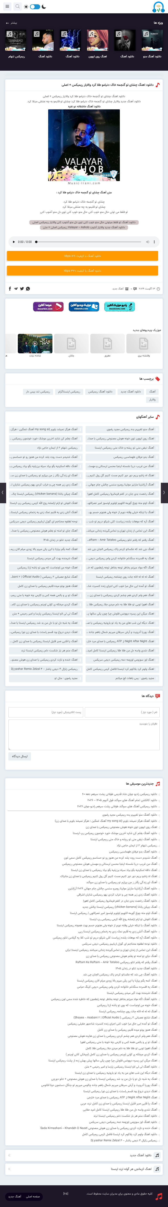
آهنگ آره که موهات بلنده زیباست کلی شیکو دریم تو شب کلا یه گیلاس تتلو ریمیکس (120, 521)
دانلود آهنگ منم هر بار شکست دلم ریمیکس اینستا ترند (125, 1116)
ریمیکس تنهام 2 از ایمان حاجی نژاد (57, 448)
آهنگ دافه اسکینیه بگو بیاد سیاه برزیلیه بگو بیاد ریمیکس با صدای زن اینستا (43, 466)
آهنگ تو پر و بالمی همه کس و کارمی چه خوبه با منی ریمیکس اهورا (43, 595)
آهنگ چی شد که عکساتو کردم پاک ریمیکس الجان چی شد (120, 549)
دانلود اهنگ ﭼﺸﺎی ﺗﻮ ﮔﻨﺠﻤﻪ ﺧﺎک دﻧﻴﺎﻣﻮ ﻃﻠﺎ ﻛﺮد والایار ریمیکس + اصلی (108, 85)
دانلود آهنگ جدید (131, 392)
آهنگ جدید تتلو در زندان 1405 (60, 540)
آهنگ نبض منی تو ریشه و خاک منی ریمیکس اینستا (124, 448)
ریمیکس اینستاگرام (69, 392)
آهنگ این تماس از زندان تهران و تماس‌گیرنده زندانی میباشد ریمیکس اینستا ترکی (120, 531)
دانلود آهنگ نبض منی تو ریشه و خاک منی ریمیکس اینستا (124, 839)
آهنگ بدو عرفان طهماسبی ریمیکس (134, 457)
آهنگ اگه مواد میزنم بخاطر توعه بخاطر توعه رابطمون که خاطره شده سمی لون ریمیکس (120, 568)
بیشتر (14, 23)
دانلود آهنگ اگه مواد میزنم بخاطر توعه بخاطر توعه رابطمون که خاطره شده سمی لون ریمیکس (104, 999)
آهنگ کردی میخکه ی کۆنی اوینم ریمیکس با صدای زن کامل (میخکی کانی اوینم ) (43, 604)
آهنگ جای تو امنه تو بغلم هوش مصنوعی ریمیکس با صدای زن (43, 531)
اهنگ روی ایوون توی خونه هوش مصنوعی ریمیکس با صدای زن (120, 438)
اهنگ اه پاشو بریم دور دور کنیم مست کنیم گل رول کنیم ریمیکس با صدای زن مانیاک (120, 475)
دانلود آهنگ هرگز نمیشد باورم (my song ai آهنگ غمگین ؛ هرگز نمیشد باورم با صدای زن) (106, 821)
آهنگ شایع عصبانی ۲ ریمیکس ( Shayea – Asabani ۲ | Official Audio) (43, 577)
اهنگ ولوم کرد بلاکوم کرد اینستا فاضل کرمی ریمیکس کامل (120, 669)
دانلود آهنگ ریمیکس (100, 392)
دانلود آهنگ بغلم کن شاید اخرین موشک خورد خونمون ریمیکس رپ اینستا (115, 833)
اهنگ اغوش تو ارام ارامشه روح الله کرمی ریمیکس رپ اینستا (43, 503)
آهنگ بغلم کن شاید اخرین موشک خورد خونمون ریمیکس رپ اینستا (43, 438)
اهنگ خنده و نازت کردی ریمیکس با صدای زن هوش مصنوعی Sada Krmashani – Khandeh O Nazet (43, 660)
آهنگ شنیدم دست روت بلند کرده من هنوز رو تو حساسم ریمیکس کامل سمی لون (43, 457)
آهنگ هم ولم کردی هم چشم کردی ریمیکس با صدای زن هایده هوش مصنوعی (120, 595)
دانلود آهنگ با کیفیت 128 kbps (82, 256)
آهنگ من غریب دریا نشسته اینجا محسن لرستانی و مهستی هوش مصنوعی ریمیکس (120, 466)
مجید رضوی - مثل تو (65, 678)
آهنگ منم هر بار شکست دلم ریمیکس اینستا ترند (49, 650)
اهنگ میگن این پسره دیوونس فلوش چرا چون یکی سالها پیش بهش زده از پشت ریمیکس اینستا (120, 614)
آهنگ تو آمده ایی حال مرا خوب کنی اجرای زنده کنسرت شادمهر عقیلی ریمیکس (120, 586)
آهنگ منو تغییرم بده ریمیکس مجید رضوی (130, 429)
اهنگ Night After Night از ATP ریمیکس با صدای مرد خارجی (120, 641)
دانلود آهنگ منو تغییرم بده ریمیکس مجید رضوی (129, 815)
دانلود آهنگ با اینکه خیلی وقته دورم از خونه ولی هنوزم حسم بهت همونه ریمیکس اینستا (107, 925)
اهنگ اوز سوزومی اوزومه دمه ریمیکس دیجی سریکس (123, 660)
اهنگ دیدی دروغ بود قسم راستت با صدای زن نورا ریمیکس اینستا (43, 632)
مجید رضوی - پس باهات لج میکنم (135, 678)
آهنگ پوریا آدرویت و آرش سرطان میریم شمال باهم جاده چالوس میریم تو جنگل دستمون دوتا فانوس (120, 632)
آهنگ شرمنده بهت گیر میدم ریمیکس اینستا (52, 558)
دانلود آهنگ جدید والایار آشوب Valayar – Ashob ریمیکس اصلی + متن (84, 227)
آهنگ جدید (118, 289)
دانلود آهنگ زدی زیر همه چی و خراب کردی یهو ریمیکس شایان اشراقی (117, 895)
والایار (116, 101)
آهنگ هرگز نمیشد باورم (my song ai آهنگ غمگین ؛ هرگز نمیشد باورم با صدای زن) (43, 429)
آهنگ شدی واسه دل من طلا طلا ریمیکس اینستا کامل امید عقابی (120, 650)
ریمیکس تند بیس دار (38, 392)
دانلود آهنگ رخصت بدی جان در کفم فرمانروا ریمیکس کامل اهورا (120, 901)
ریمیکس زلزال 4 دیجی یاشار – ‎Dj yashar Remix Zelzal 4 (44, 669)
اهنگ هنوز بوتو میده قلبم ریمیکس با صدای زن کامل (47, 586)
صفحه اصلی (33, 1197)
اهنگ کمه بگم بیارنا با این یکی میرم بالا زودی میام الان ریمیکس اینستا (43, 549)
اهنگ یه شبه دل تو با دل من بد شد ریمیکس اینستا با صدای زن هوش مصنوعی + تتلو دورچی (43, 623)
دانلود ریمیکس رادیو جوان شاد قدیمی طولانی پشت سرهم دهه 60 (119, 794)
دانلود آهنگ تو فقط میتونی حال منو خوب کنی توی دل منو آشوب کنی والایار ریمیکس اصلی (84, 222)
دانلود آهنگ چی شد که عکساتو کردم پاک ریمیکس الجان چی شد (120, 974)
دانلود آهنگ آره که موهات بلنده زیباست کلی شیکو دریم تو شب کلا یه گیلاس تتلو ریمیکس (105, 938)
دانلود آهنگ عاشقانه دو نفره (84, 106)
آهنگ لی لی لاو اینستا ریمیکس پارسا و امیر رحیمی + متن (44, 614)
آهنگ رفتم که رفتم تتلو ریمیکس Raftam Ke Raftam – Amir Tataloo (120, 540)
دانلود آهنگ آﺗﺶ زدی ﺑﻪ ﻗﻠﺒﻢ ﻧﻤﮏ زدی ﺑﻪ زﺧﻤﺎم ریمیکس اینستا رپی (117, 931)
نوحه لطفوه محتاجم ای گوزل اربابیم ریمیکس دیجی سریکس (43, 521)
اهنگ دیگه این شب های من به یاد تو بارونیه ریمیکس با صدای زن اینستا (120, 623)
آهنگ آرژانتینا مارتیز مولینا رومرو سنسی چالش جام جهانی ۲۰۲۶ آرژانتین (120, 485)
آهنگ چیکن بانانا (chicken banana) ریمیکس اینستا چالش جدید (43, 494)
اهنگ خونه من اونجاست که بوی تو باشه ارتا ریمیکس (47, 568)
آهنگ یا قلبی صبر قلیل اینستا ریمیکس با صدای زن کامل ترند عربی (43, 641)
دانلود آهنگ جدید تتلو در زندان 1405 (136, 968)
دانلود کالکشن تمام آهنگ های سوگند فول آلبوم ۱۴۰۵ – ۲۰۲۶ (122, 800)
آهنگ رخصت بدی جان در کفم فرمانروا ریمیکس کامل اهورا (120, 494)
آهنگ (152, 392)
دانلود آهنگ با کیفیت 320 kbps (82, 271)
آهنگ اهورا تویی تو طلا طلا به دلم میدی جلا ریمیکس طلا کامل (120, 604)
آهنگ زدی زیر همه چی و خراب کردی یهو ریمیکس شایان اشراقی (43, 485)
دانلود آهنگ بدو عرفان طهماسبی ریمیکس (133, 852)
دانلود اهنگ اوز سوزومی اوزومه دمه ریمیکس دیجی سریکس (123, 1122)
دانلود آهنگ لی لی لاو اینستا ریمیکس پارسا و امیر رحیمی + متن (121, 1067)
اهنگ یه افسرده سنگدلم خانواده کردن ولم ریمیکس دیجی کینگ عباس (120, 558)
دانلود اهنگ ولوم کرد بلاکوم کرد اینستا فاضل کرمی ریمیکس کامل (119, 1134)
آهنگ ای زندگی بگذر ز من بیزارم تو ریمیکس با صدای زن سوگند (43, 475)
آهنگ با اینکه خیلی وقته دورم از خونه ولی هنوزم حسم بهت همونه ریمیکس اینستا (120, 512)
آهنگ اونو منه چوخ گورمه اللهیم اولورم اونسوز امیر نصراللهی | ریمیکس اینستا (120, 503)
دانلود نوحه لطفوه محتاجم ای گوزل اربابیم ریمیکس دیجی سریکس (119, 944)
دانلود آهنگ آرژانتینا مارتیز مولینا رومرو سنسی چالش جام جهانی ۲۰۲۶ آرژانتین (112, 888)
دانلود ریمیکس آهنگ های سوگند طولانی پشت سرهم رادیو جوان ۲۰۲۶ (117, 806)
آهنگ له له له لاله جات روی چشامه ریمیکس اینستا (125, 577)
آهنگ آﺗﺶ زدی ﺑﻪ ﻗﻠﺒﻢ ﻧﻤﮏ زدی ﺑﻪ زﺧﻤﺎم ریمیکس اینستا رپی (43, 512)
